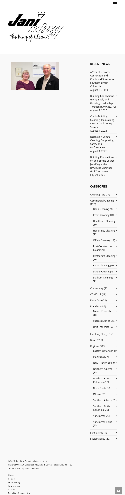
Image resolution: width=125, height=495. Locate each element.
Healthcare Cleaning (104, 221)
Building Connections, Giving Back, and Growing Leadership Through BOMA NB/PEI (103, 101)
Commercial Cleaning (102, 200)
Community (96, 288)
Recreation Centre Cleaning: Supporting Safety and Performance (101, 142)
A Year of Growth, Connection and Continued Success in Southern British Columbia (102, 79)
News (93, 340)
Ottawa (97, 394)
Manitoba (98, 356)
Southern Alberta (102, 400)
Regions (94, 346)
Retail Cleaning (101, 265)
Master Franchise (102, 311)
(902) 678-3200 (32, 468)
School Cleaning (102, 271)
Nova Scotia (99, 388)
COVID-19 (95, 294)
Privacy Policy (14, 482)
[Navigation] (115, 2)
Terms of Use (14, 486)
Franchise (95, 306)
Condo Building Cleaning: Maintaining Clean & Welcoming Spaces (102, 122)
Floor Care (96, 300)
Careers (11, 489)
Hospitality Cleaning (104, 230)
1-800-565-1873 (15, 468)
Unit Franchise (101, 326)
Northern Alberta (102, 368)
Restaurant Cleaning (104, 255)
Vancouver (99, 415)
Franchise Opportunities (19, 493)
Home (11, 475)
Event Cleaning (101, 215)
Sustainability (97, 438)
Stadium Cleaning (103, 277)
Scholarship (96, 432)
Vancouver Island (102, 421)
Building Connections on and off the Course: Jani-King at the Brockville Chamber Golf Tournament (102, 164)
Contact (11, 478)
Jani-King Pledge (99, 334)
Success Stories (101, 320)
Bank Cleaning (101, 208)
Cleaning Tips (97, 194)
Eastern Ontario (102, 350)
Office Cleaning (101, 240)
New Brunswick (102, 362)
